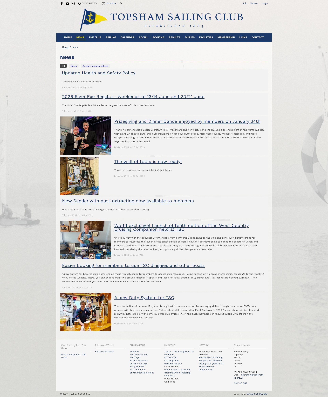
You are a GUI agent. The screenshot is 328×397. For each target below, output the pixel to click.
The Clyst (135, 357)
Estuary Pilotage (138, 363)
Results (174, 37)
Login (265, 3)
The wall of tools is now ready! (148, 161)
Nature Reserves (139, 360)
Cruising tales (171, 360)
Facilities (206, 37)
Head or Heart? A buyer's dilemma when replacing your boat (177, 372)
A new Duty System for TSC (144, 297)
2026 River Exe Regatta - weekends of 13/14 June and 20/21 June (133, 96)
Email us (111, 3)
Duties (190, 37)
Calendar (127, 37)
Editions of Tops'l (104, 351)
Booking (158, 37)
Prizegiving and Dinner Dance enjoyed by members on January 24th (187, 121)
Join (244, 3)
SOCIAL (143, 37)
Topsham (135, 351)
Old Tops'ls (170, 357)
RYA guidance (137, 366)
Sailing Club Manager (257, 394)
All (63, 66)
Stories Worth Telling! (211, 357)
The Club (94, 37)
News (80, 37)
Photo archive (206, 366)
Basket (254, 3)
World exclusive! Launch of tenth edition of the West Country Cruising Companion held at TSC (181, 227)
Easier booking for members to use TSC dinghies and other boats (133, 265)
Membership (226, 37)
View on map (240, 383)
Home (68, 37)
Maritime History (173, 363)
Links (243, 37)
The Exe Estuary (138, 354)
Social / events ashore (95, 66)
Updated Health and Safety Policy (98, 72)
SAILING (111, 37)
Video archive (206, 369)
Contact (257, 37)
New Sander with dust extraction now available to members (128, 200)
